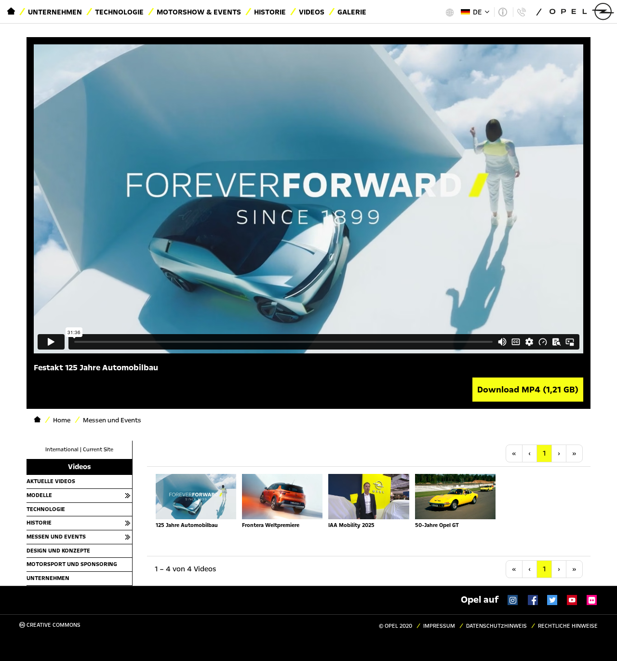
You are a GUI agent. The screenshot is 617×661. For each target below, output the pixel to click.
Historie (270, 12)
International (62, 449)
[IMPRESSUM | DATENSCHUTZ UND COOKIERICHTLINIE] (502, 12)
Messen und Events (56, 536)
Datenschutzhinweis (496, 626)
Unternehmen (55, 12)
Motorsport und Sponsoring (72, 564)
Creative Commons (52, 625)
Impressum (439, 626)
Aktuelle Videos (51, 481)
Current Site (98, 449)
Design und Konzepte (58, 550)
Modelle (39, 495)
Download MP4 (527, 389)
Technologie (119, 12)
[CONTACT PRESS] (521, 12)
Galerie (351, 12)
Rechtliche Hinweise (568, 626)
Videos (311, 12)
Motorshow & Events (199, 12)
